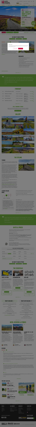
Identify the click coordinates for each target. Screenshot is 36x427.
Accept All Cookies (20, 48)
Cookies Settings (15, 48)
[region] (18, 46)
